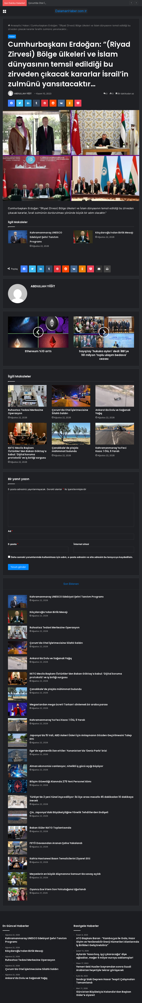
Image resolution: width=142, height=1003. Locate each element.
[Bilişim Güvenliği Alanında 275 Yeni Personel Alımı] (17, 786)
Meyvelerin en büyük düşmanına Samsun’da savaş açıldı (65, 874)
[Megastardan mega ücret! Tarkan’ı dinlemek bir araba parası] (17, 709)
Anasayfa (15, 25)
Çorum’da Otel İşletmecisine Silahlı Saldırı (50, 3)
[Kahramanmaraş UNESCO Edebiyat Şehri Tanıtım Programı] (17, 236)
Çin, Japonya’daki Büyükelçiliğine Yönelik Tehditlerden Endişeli (69, 812)
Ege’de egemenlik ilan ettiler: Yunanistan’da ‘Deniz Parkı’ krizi (68, 750)
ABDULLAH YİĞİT (23, 93)
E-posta (13, 544)
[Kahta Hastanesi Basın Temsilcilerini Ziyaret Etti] (17, 863)
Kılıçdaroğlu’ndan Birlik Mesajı (114, 232)
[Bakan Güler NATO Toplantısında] (17, 832)
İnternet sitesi (81, 544)
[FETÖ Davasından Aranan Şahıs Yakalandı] (17, 847)
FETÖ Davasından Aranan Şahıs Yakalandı (56, 843)
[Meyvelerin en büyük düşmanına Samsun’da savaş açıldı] (17, 878)
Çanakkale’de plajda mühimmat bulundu (65, 449)
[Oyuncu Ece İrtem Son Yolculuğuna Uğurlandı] (17, 894)
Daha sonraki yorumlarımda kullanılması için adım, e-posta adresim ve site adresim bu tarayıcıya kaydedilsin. (72, 557)
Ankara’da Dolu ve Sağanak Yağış (112, 411)
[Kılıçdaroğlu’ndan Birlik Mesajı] (83, 236)
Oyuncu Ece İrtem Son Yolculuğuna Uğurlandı (58, 889)
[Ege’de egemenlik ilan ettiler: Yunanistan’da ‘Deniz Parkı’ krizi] (17, 755)
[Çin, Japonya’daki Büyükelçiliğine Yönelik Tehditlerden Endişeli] (17, 817)
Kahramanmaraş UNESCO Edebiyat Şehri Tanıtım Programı (46, 237)
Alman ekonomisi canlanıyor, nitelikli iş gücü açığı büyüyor (66, 766)
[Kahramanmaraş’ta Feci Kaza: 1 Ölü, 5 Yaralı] (114, 434)
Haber (26, 25)
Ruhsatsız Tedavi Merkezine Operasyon (25, 411)
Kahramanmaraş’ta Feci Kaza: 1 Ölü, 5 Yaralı (110, 449)
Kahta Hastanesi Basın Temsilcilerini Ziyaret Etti (60, 858)
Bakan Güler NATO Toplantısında (50, 827)
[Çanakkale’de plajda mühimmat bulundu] (71, 434)
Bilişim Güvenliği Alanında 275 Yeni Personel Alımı (60, 781)
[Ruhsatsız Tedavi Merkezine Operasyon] (27, 396)
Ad (10, 531)
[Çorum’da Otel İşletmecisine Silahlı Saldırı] (71, 396)
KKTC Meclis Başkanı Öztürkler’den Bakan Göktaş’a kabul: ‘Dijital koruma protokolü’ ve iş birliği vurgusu (27, 452)
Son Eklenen (71, 583)
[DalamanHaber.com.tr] (71, 11)
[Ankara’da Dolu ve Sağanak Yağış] (114, 396)
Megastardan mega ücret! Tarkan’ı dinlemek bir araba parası (69, 704)
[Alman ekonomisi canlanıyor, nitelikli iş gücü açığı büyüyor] (17, 770)
